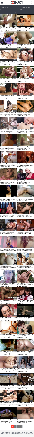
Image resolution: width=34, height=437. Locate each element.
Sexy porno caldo (5, 9)
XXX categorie (15, 9)
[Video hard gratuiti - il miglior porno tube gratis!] (17, 2)
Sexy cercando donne (26, 9)
